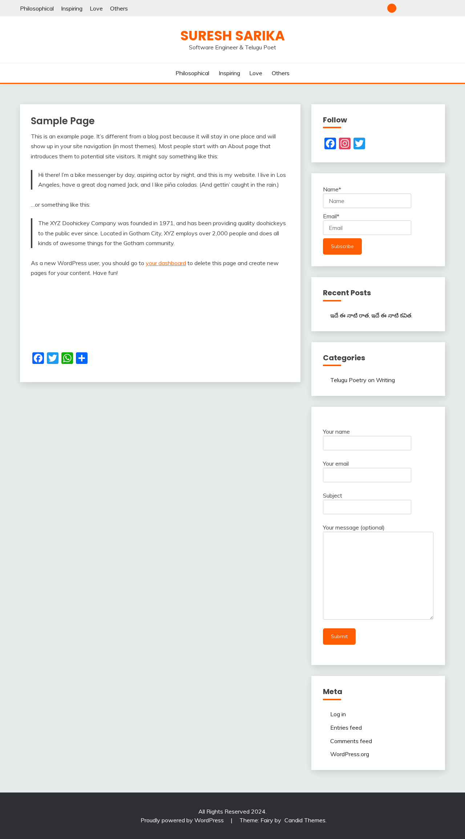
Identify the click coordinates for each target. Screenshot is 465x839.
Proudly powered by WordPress (183, 820)
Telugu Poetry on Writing (362, 380)
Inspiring (71, 8)
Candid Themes (305, 820)
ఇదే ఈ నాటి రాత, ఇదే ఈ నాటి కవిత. (371, 315)
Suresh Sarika (232, 35)
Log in (338, 714)
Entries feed (346, 727)
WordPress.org (349, 754)
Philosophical (37, 8)
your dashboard (166, 263)
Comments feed (351, 741)
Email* (331, 216)
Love (96, 8)
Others (119, 8)
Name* (332, 189)
